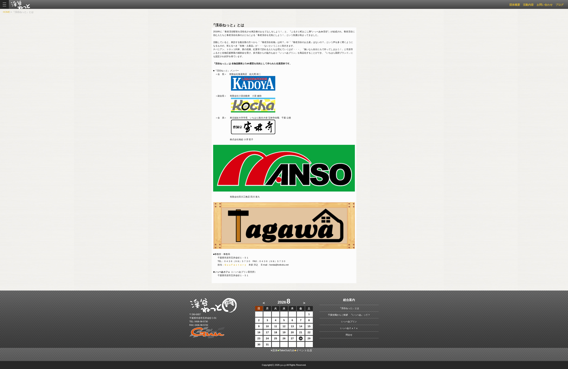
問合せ (349, 335)
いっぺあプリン (349, 321)
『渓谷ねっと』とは (349, 308)
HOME (6, 12)
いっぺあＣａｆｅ (349, 328)
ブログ (560, 4)
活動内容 (528, 4)
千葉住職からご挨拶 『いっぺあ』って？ (349, 315)
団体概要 (514, 4)
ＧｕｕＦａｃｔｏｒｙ (235, 264)
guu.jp (283, 365)
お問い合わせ (545, 4)
